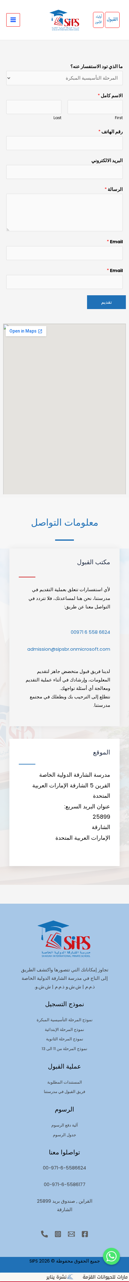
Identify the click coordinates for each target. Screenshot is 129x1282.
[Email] (71, 1234)
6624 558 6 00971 (90, 632)
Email (115, 242)
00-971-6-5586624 (64, 1168)
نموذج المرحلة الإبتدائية (64, 1029)
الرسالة (114, 189)
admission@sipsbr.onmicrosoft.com (68, 649)
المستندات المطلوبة (64, 1082)
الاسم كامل (110, 95)
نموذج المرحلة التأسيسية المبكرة (65, 1020)
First (119, 117)
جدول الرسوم (64, 1135)
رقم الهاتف (110, 132)
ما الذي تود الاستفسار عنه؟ (96, 66)
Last (57, 117)
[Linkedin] (44, 1234)
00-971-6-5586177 (64, 1184)
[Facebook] (84, 1234)
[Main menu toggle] (13, 20)
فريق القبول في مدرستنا (64, 1092)
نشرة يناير (73, 1277)
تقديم (106, 302)
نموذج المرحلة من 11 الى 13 (64, 1049)
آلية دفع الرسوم (64, 1125)
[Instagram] (57, 1234)
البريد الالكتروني (107, 160)
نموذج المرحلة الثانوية (64, 1039)
